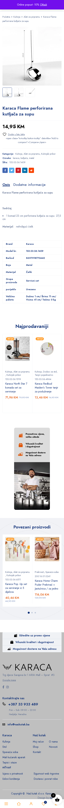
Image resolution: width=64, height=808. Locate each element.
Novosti (53, 747)
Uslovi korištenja (11, 779)
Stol (4, 747)
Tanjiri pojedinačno (44, 375)
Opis (6, 184)
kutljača (24, 158)
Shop (36, 747)
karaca (16, 158)
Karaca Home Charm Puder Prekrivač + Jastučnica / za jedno (46, 584)
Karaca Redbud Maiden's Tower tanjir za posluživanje (46, 387)
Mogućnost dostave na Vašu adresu (34, 649)
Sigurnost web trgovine (46, 774)
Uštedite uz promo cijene (34, 635)
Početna (6, 16)
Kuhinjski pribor (48, 153)
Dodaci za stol (50, 371)
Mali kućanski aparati (13, 757)
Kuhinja (16, 16)
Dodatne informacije (29, 184)
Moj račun (38, 741)
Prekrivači (39, 572)
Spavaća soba (52, 572)
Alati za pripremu (32, 16)
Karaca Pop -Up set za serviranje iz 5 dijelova (16, 588)
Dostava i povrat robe (46, 779)
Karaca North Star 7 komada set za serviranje (16, 387)
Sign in (31, 803)
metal (31, 158)
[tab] (6, 184)
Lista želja (45, 802)
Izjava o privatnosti (12, 774)
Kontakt (37, 752)
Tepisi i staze (9, 762)
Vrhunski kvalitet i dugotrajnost (34, 642)
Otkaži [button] (43, 5)
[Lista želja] (13, 134)
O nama (53, 741)
